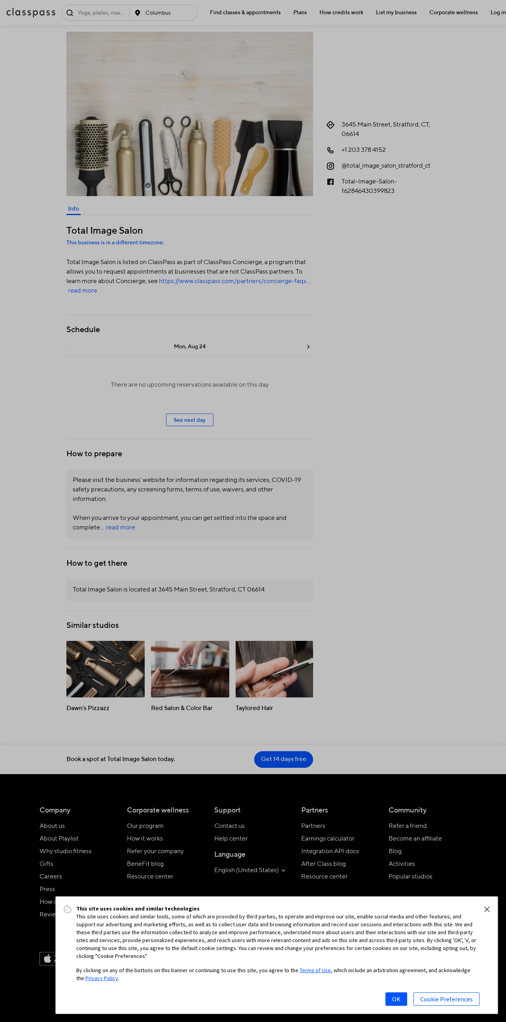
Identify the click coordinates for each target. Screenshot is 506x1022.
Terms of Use (315, 970)
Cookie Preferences (446, 999)
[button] (487, 909)
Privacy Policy (101, 978)
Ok (396, 999)
